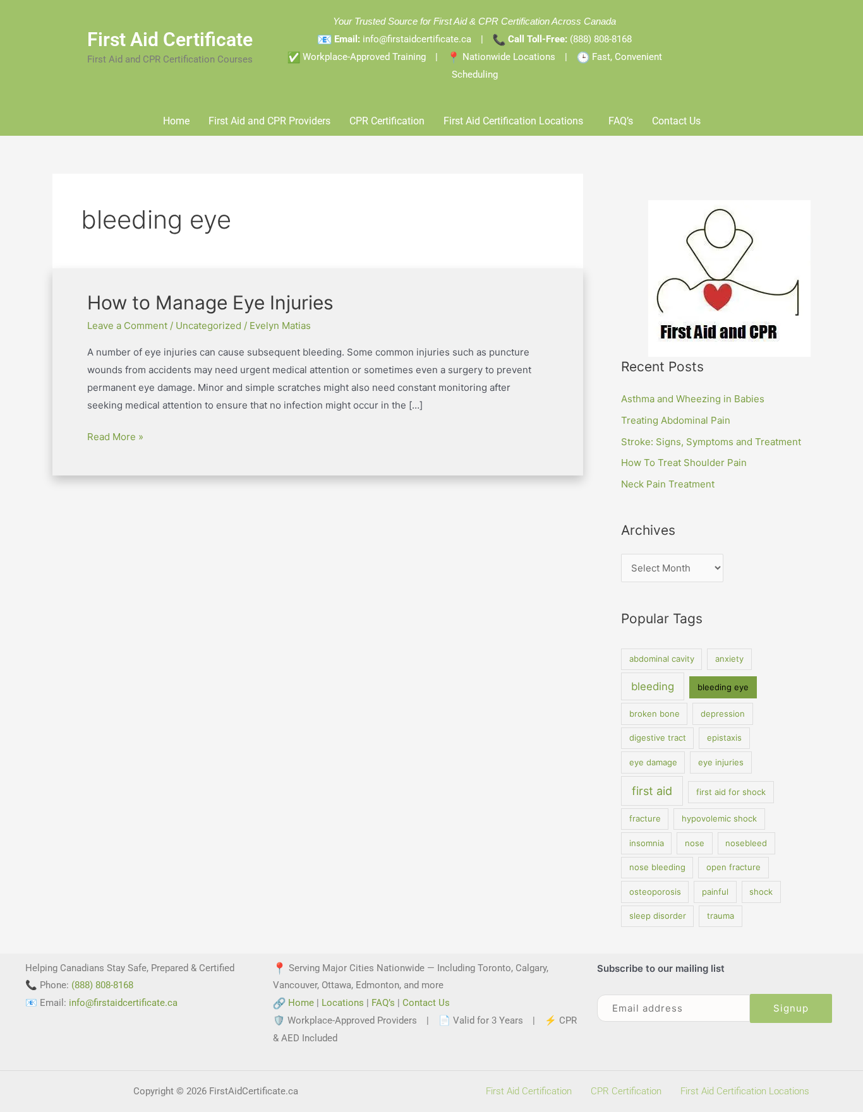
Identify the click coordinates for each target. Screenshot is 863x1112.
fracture (645, 818)
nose (694, 843)
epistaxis (724, 737)
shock (761, 892)
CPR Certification (387, 121)
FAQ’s (620, 121)
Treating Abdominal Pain (675, 420)
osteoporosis (655, 892)
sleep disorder (657, 916)
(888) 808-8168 (601, 39)
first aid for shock (731, 792)
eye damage (653, 762)
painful (715, 892)
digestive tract (657, 737)
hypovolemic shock (719, 818)
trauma (720, 916)
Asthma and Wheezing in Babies (692, 399)
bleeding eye (723, 687)
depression (723, 713)
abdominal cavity (661, 659)
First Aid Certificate (170, 39)
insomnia (646, 843)
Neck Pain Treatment (668, 484)
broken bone (654, 713)
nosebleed (746, 843)
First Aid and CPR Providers (269, 121)
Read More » (115, 435)
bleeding (652, 686)
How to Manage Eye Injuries (210, 302)
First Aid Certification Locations (513, 121)
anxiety (729, 659)
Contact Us (676, 121)
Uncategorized (208, 326)
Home (176, 121)
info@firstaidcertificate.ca (123, 1002)
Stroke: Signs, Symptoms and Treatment (711, 442)
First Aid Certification (529, 1091)
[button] (516, 121)
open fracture (733, 867)
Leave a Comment (127, 326)
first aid (652, 791)
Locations (343, 1002)
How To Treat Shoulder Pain (684, 463)
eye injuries (721, 762)
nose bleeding (657, 867)
